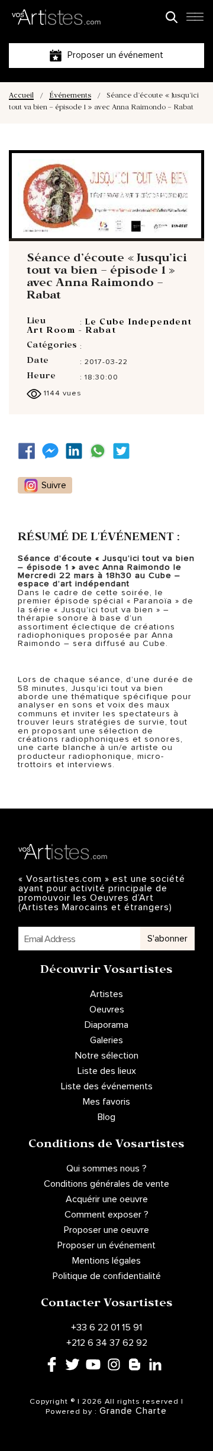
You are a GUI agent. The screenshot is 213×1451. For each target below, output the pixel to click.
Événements (70, 96)
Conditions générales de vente (106, 1184)
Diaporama (106, 1025)
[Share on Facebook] (29, 451)
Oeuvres (106, 1009)
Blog (106, 1117)
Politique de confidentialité (107, 1276)
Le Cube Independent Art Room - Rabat (109, 327)
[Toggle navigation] (194, 20)
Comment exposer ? (106, 1214)
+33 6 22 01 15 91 (106, 1327)
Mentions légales (106, 1260)
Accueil (21, 96)
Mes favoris (106, 1101)
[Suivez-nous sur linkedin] (77, 451)
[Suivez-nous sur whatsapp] (100, 451)
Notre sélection (106, 1055)
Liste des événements (107, 1086)
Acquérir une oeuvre (107, 1199)
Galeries (106, 1040)
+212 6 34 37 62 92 (106, 1343)
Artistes (106, 994)
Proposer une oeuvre (106, 1230)
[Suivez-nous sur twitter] (124, 451)
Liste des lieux (107, 1071)
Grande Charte (133, 1411)
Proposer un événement (106, 1245)
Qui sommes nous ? (106, 1168)
